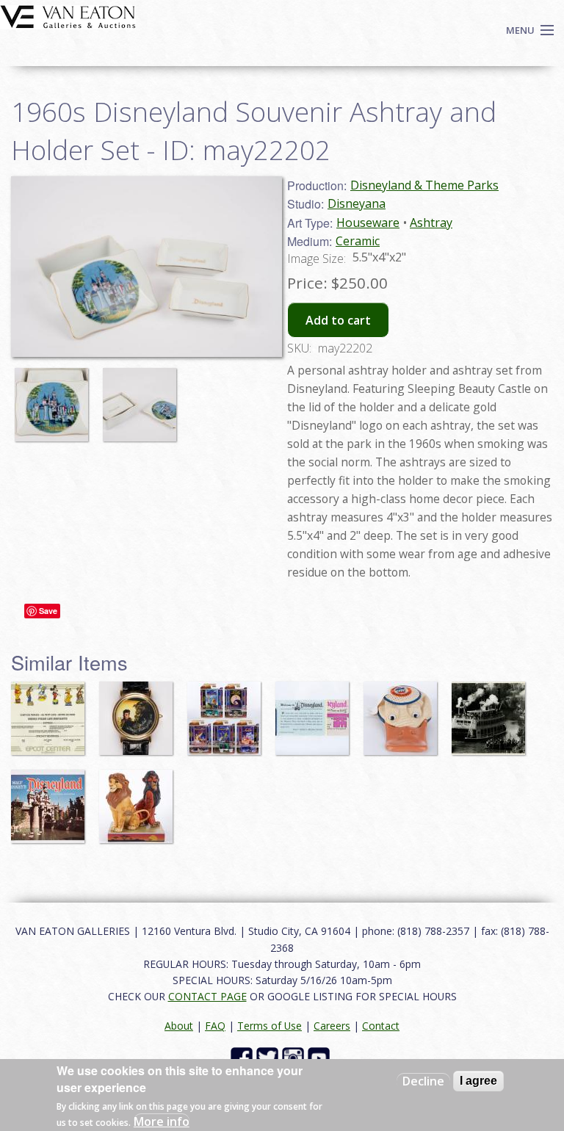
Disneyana (357, 203)
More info (161, 1121)
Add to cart (338, 320)
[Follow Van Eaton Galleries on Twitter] (269, 1056)
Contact (381, 1026)
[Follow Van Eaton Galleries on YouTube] (320, 1056)
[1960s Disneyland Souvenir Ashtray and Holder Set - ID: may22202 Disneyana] (146, 265)
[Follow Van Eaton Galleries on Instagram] (295, 1056)
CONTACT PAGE (207, 996)
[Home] (68, 15)
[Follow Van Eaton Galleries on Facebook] (243, 1056)
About (178, 1026)
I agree (478, 1080)
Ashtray (431, 222)
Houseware (368, 222)
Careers (332, 1026)
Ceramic (358, 241)
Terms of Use (269, 1026)
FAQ (215, 1026)
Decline (423, 1081)
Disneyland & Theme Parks (424, 185)
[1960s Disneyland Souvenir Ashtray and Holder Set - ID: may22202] (55, 397)
